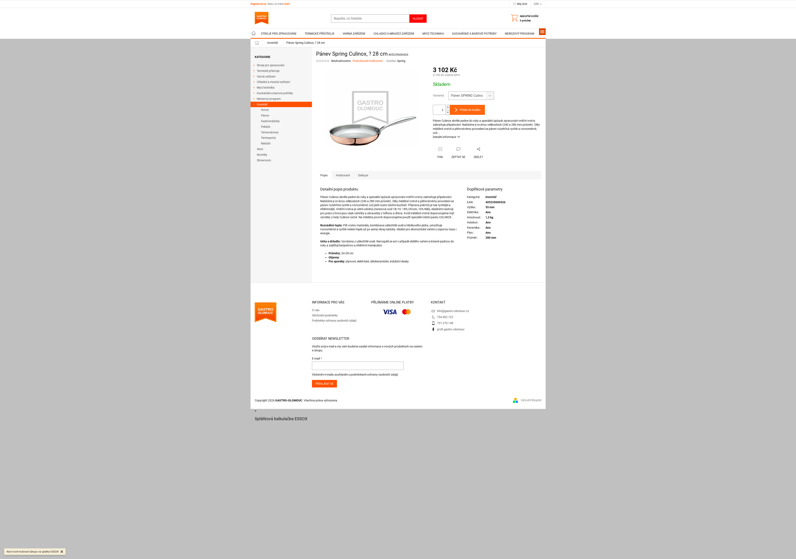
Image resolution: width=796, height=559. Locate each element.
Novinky (262, 154)
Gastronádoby (270, 121)
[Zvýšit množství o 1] (448, 107)
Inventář (262, 104)
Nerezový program (269, 98)
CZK (536, 3)
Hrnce (265, 110)
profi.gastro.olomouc (450, 329)
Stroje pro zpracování (270, 65)
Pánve (265, 115)
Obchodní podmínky (325, 315)
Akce (260, 149)
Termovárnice (269, 132)
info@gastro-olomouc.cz (453, 311)
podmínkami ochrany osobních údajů (374, 374)
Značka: (395, 61)
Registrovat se (258, 4)
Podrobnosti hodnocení (368, 61)
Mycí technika (265, 87)
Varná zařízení (266, 76)
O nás (315, 310)
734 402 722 (445, 317)
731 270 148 (445, 323)
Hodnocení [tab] (343, 175)
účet (286, 4)
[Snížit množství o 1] (448, 112)
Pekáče (265, 126)
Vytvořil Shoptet (531, 400)
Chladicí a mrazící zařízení (273, 82)
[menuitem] (254, 34)
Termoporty (268, 137)
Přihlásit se (324, 383)
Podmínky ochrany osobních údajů (334, 320)
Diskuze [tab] (363, 175)
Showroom (264, 160)
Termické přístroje (268, 71)
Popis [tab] (324, 175)
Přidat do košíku (470, 110)
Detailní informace (444, 137)
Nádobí (265, 143)
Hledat (418, 18)
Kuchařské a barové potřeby (275, 93)
